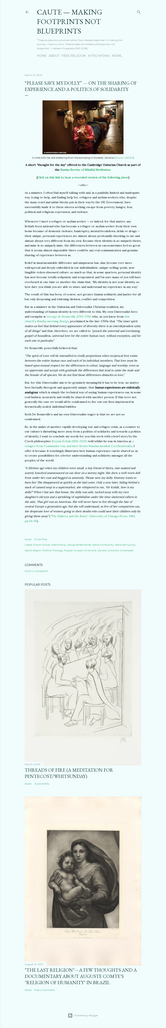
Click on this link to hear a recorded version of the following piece (82, 177)
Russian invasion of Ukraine (80, 550)
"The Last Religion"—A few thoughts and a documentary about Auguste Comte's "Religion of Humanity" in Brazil (81, 976)
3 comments (41, 783)
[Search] (138, 11)
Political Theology (52, 550)
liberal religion (33, 550)
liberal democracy (125, 544)
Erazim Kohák (41, 544)
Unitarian (113, 550)
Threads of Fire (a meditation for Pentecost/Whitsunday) (69, 773)
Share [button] (28, 539)
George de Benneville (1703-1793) (69, 316)
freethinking (58, 544)
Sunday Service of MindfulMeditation (85, 170)
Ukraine (101, 550)
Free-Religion (74, 56)
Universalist (126, 550)
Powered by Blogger (86, 1015)
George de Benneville (79, 544)
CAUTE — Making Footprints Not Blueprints (69, 21)
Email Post (40, 539)
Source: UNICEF (124, 157)
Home (42, 56)
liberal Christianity (103, 544)
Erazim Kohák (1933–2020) (69, 441)
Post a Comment (36, 571)
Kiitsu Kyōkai (99, 56)
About (54, 56)
